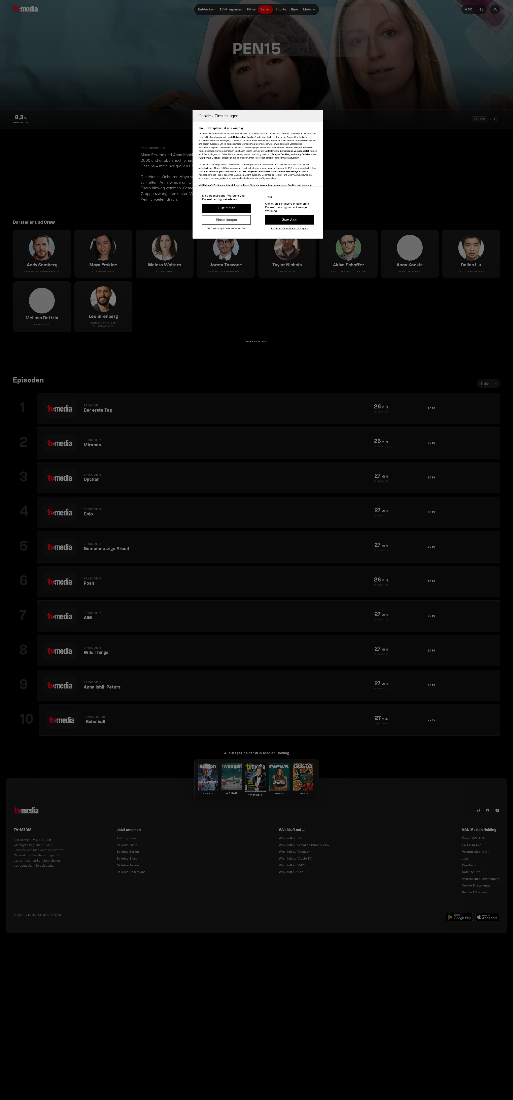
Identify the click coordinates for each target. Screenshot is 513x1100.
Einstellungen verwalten (226, 220)
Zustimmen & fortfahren (226, 208)
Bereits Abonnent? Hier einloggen (289, 228)
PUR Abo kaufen (289, 220)
